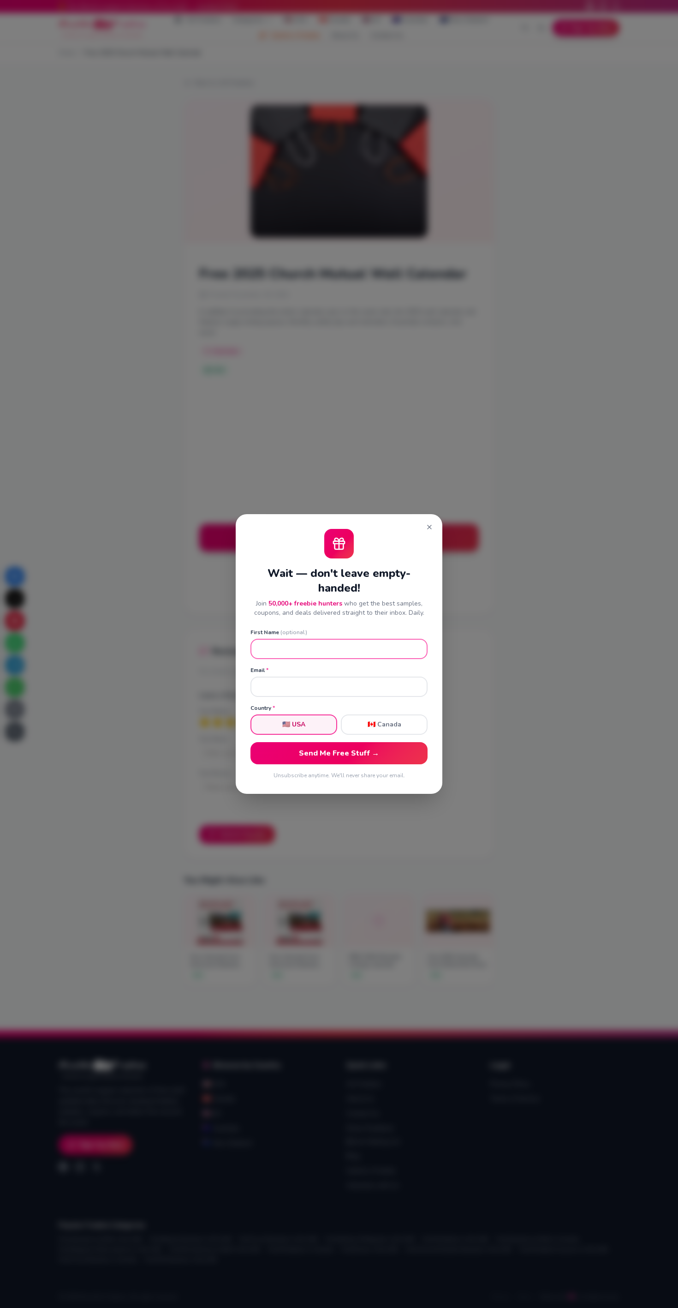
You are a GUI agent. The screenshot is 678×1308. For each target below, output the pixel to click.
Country (262, 708)
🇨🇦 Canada (384, 724)
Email (259, 670)
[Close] (429, 527)
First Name (278, 632)
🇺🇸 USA (293, 724)
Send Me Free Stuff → (339, 753)
